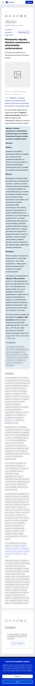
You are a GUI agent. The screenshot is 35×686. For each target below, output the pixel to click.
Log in (17, 681)
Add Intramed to (22, 32)
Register (17, 676)
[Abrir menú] (2, 2)
